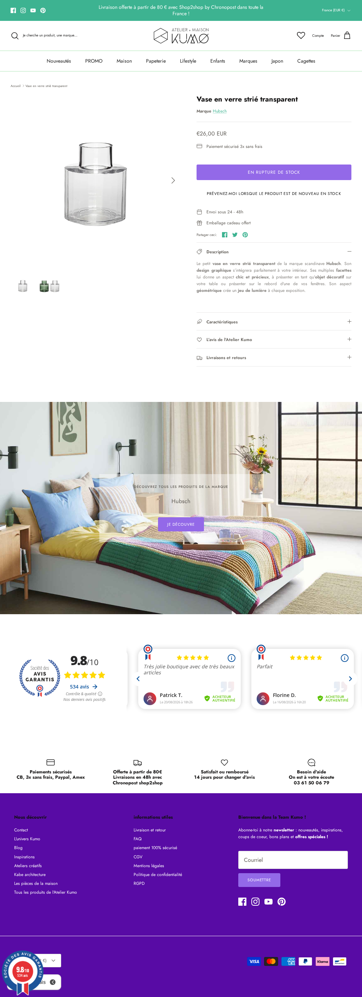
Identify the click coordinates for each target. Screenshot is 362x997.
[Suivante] (173, 180)
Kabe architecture (30, 874)
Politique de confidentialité (158, 874)
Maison (124, 60)
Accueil (16, 85)
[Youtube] (33, 10)
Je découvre (181, 524)
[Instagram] (23, 10)
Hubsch (220, 111)
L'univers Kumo (27, 839)
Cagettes (306, 60)
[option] (96, 180)
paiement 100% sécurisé (155, 848)
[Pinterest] (43, 10)
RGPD (139, 883)
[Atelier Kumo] (181, 36)
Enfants (217, 60)
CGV (138, 857)
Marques (248, 60)
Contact (21, 830)
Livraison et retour (150, 830)
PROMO (94, 60)
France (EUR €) (333, 10)
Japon (277, 60)
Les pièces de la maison (36, 883)
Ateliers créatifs (28, 866)
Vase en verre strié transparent (46, 85)
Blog (18, 848)
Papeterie (156, 60)
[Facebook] (13, 10)
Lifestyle (188, 60)
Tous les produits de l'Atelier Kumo (45, 892)
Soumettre (259, 880)
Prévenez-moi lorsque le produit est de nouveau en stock (274, 193)
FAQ (137, 839)
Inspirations (24, 857)
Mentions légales (149, 866)
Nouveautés (59, 60)
